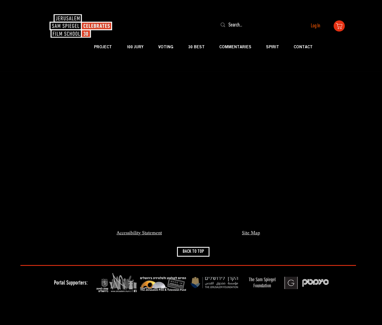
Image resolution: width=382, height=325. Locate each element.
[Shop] (339, 26)
